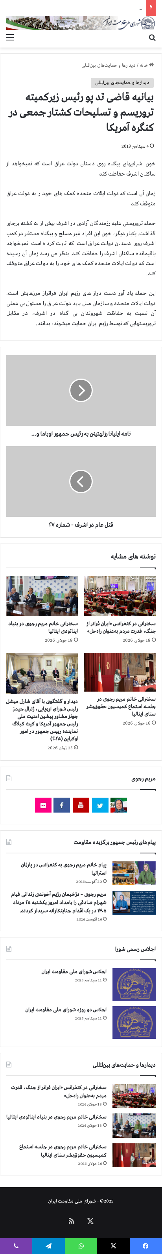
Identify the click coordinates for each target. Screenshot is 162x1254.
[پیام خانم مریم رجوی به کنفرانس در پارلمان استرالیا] (134, 873)
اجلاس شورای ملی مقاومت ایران (74, 971)
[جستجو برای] (152, 38)
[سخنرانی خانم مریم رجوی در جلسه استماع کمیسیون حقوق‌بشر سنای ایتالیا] (120, 672)
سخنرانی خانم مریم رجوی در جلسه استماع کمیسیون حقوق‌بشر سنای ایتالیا (121, 707)
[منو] (10, 38)
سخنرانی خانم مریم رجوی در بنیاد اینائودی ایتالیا (56, 1117)
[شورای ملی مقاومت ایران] (81, 23)
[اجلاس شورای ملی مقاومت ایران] (134, 984)
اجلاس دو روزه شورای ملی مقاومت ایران (66, 1010)
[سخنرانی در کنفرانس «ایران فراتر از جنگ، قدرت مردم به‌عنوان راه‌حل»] (120, 596)
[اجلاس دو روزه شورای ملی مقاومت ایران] (134, 1022)
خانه (144, 65)
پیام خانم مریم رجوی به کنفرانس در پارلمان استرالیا (96, 8)
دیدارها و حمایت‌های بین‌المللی (108, 65)
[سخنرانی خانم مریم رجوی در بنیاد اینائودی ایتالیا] (42, 596)
